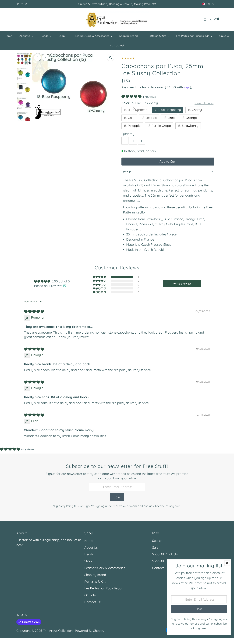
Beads (45, 35)
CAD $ (210, 4)
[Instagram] (26, 4)
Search (157, 541)
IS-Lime (169, 118)
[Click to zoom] (110, 57)
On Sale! (224, 35)
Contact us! (117, 45)
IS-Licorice (149, 118)
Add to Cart (168, 161)
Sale (155, 547)
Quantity (127, 134)
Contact (158, 568)
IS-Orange (189, 118)
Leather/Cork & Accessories (92, 35)
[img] (34, 312)
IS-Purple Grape (159, 126)
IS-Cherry (195, 110)
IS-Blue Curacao (137, 110)
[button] (131, 97)
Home (8, 35)
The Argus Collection (58, 631)
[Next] (45, 57)
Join (117, 497)
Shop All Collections (166, 561)
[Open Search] (205, 19)
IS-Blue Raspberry (168, 110)
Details (126, 172)
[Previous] (37, 57)
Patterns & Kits (157, 35)
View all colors (204, 103)
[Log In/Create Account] (210, 19)
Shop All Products (165, 554)
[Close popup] (227, 563)
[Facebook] (22, 4)
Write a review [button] (182, 283)
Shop (62, 35)
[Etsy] (18, 4)
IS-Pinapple (132, 126)
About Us (25, 35)
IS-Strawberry (188, 126)
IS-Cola (129, 118)
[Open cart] (216, 19)
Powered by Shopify (89, 631)
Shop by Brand (128, 35)
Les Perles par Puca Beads (193, 35)
